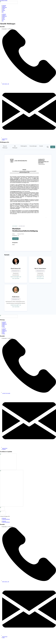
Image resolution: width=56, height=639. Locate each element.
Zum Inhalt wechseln (3, 0)
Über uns (3, 6)
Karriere (3, 8)
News (3, 9)
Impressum (4, 518)
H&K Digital (4, 7)
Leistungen (4, 5)
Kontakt (3, 10)
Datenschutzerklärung (6, 519)
